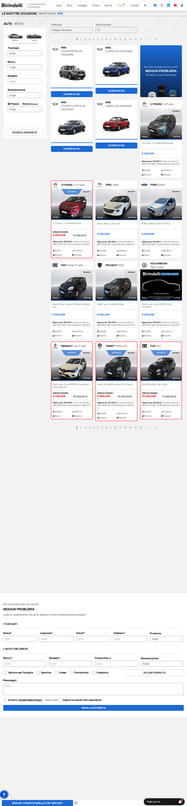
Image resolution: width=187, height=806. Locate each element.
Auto (8, 24)
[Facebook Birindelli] (155, 5)
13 (130, 39)
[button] (4, 794)
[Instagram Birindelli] (162, 5)
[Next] (43, 35)
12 (125, 39)
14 (135, 39)
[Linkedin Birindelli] (168, 5)
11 (120, 39)
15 (141, 39)
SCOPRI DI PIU (71, 94)
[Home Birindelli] (12, 5)
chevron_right (150, 39)
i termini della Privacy (30, 699)
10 (115, 39)
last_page (155, 39)
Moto (19, 24)
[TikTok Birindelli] (182, 5)
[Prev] (7, 35)
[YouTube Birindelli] (175, 5)
